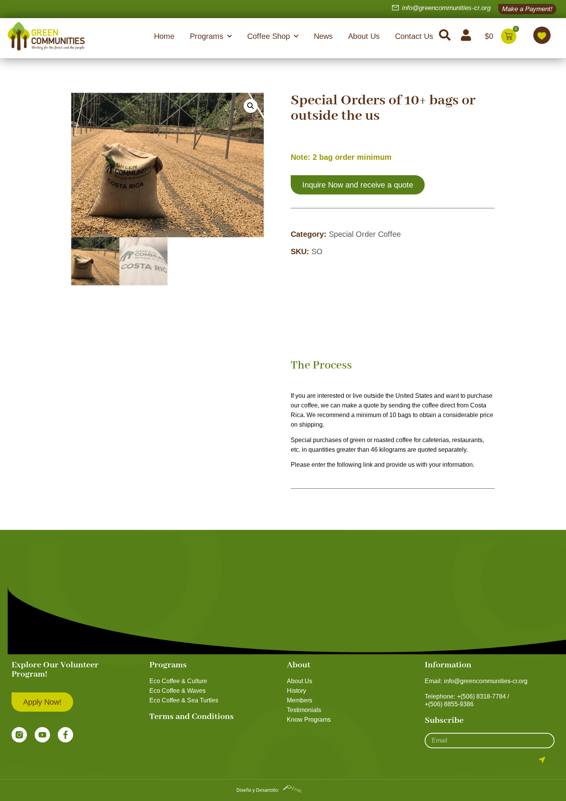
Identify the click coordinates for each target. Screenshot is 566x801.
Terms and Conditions (191, 716)
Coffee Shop (268, 36)
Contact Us (414, 36)
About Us (364, 36)
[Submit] (542, 759)
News (323, 36)
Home (164, 36)
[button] (251, 106)
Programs (206, 36)
